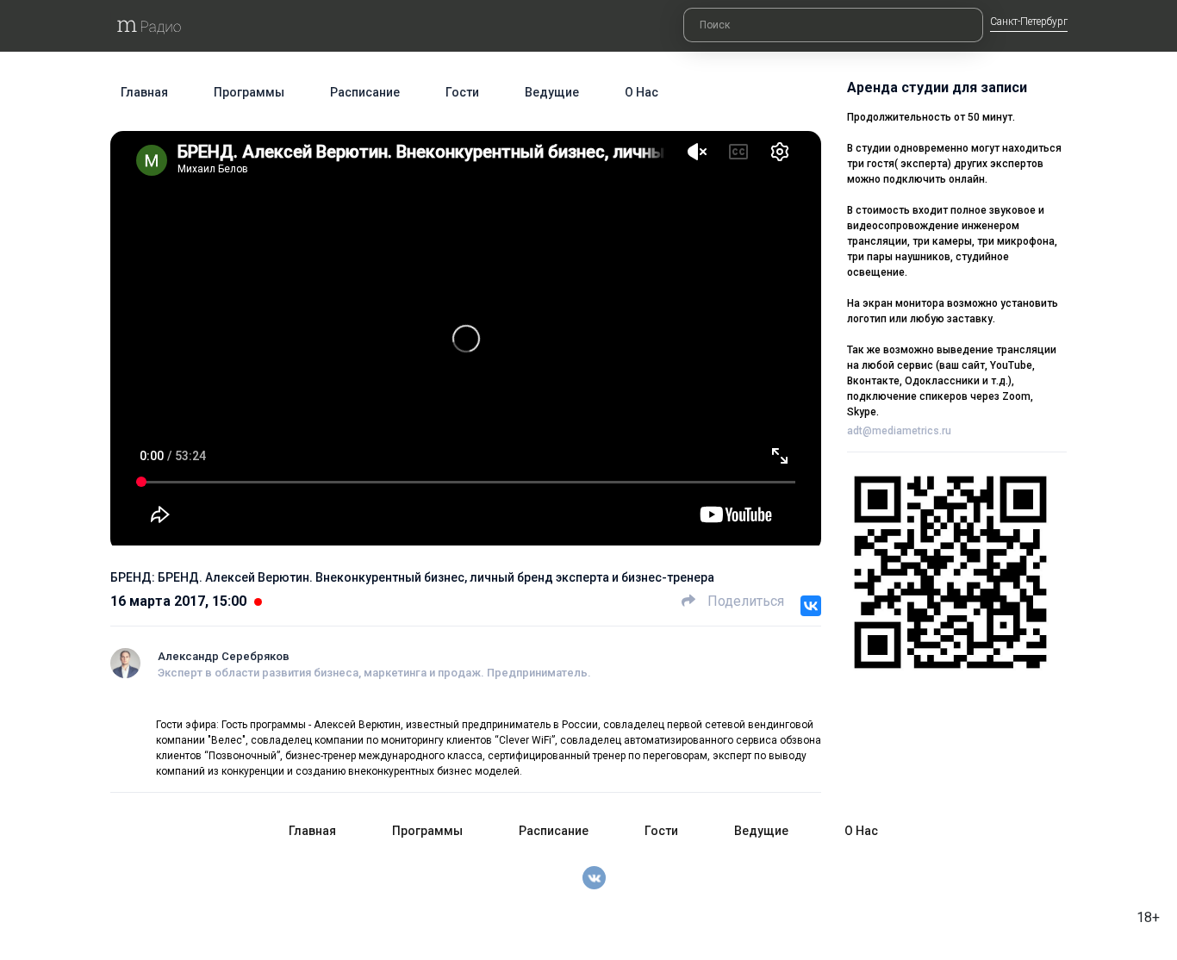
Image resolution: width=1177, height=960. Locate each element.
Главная (144, 92)
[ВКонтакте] (810, 605)
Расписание (365, 92)
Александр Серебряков (224, 656)
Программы (249, 92)
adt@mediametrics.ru (899, 431)
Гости (462, 92)
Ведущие (552, 92)
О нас (641, 92)
